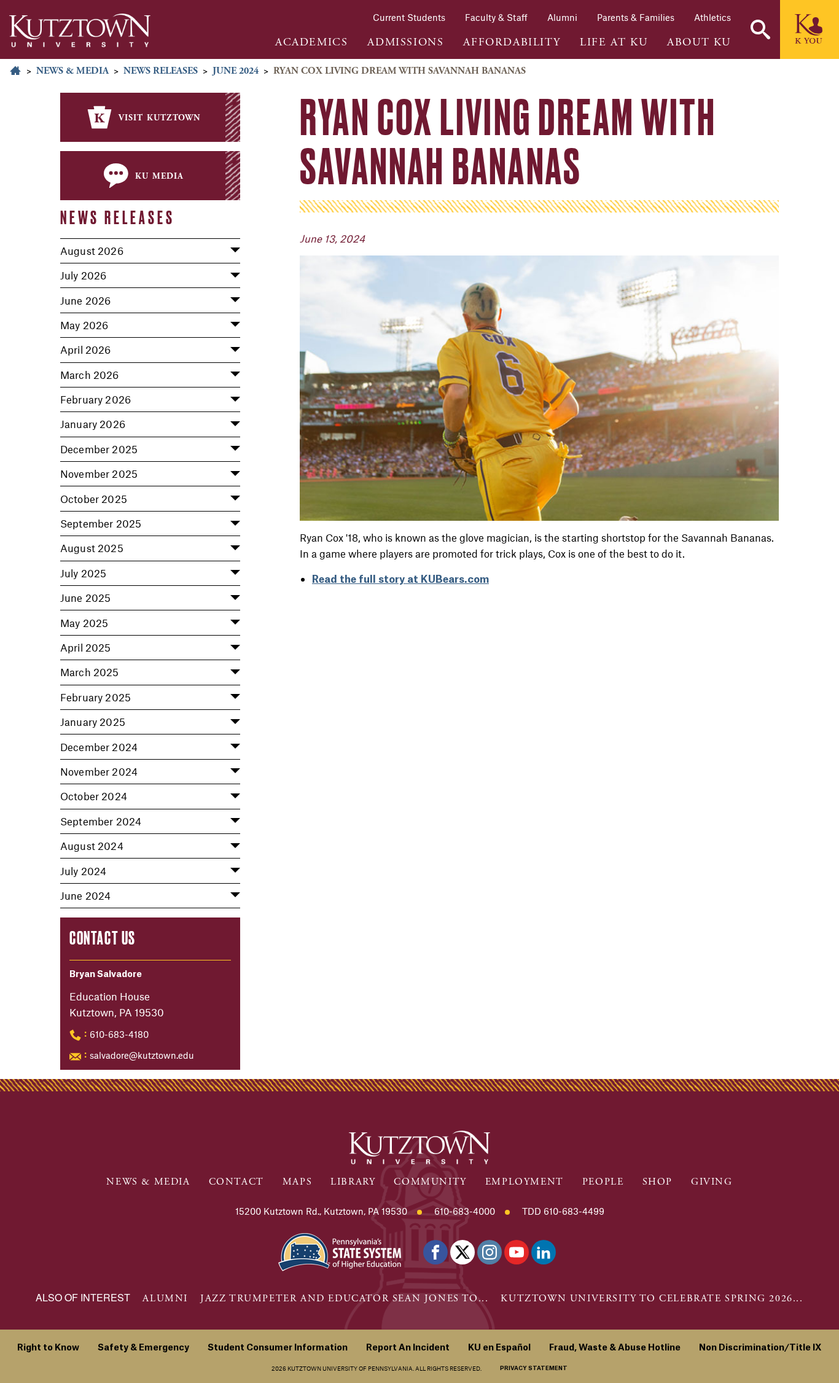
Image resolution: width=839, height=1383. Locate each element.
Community (430, 1181)
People (603, 1181)
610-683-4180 (119, 1034)
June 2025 (85, 597)
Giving (712, 1181)
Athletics (712, 17)
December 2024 (99, 747)
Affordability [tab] (511, 42)
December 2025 (99, 449)
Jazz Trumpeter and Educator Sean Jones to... (344, 1298)
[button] (760, 29)
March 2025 (89, 672)
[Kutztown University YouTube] (516, 1252)
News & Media (72, 70)
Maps (297, 1181)
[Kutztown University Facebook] (435, 1252)
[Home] (79, 30)
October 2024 (93, 796)
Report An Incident (408, 1348)
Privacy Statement (534, 1368)
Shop (657, 1181)
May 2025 (84, 623)
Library (352, 1181)
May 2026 (84, 325)
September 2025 (100, 523)
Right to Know (48, 1348)
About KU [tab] (699, 42)
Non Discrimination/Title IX (760, 1348)
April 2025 (85, 647)
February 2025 (95, 697)
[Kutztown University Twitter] (462, 1252)
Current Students (409, 17)
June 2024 (236, 70)
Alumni (562, 17)
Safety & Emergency (143, 1348)
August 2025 (91, 548)
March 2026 (89, 374)
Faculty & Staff (496, 17)
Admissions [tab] (405, 42)
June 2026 (85, 300)
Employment (524, 1181)
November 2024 (99, 771)
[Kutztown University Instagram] (489, 1252)
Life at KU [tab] (613, 42)
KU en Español (499, 1348)
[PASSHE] (339, 1251)
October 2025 (93, 499)
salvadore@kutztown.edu (142, 1055)
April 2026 (85, 349)
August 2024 (91, 846)
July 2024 (83, 871)
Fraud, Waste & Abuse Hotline (615, 1348)
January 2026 (92, 424)
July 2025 (83, 573)
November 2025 (99, 473)
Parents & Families (635, 17)
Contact (236, 1181)
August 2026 (91, 250)
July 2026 (83, 275)
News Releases (160, 70)
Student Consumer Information (278, 1348)
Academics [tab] (311, 42)
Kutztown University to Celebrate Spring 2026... (652, 1298)
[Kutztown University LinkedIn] (543, 1252)
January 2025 (92, 721)
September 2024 (100, 821)
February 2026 (95, 399)
